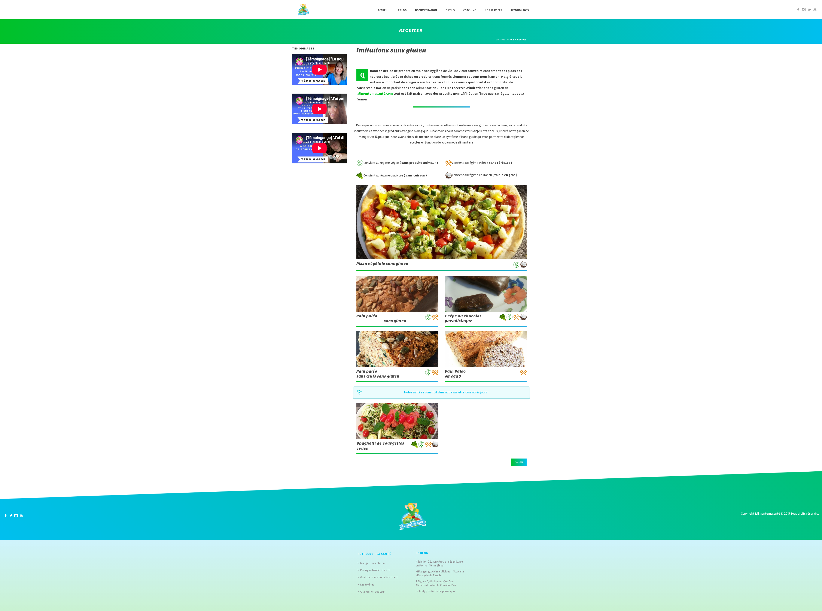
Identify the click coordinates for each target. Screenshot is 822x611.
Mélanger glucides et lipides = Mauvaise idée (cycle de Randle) (440, 573)
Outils (450, 10)
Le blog (401, 10)
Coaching (469, 10)
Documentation (426, 10)
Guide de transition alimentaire (379, 577)
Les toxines (367, 584)
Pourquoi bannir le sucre (375, 570)
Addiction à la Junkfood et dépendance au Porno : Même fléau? (439, 563)
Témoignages (520, 10)
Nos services (493, 10)
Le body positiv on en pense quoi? (436, 591)
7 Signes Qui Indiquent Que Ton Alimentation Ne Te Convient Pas (436, 583)
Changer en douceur (372, 591)
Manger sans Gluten (372, 563)
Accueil (383, 10)
